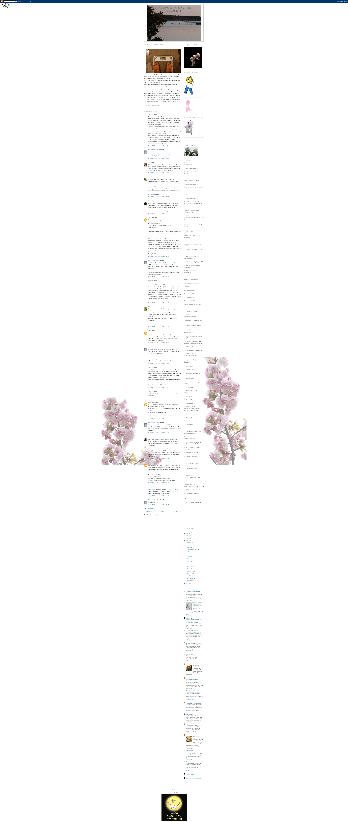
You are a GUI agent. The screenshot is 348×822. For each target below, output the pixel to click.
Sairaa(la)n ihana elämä (192, 630)
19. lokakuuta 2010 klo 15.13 (158, 343)
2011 (187, 538)
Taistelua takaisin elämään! (193, 591)
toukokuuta (190, 571)
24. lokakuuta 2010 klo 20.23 (158, 495)
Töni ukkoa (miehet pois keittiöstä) (193, 692)
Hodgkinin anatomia (191, 761)
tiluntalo (188, 664)
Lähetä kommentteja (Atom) (154, 515)
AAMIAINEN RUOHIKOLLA (193, 735)
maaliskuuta (190, 576)
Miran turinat (189, 714)
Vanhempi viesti (177, 511)
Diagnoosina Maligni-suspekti (174, 9)
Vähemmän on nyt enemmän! (193, 703)
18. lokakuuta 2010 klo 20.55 (158, 326)
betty (149, 330)
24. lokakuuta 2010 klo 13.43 (158, 398)
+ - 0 (188, 551)
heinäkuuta (190, 566)
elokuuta (189, 564)
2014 (187, 531)
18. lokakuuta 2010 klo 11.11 (158, 256)
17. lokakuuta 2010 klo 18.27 (158, 173)
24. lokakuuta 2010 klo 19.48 (158, 483)
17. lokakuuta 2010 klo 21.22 (158, 197)
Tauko (187, 656)
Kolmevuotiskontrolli (190, 704)
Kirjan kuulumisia (197, 604)
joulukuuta (190, 542)
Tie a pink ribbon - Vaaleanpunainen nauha (192, 678)
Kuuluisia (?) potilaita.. (191, 593)
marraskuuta (190, 545)
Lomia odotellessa (190, 725)
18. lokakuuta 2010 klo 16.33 (158, 302)
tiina (149, 177)
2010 (187, 540)
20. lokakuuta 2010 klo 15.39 (158, 363)
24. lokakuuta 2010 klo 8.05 (158, 387)
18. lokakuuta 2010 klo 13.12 (158, 276)
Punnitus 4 (189, 556)
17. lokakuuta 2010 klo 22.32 (158, 213)
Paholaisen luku (191, 554)
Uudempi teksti (148, 511)
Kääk (187, 752)
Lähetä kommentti (148, 508)
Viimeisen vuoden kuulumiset (192, 681)
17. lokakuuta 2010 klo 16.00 (158, 145)
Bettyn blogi (189, 618)
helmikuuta (190, 578)
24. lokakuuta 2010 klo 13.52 (158, 418)
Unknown (150, 217)
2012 (187, 536)
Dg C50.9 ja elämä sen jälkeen (193, 643)
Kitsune (150, 201)
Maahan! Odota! (190, 774)
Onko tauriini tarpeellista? (196, 737)
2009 (187, 583)
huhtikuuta (190, 573)
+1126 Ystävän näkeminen (192, 632)
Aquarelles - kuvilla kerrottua (193, 778)
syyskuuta (190, 561)
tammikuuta (190, 580)
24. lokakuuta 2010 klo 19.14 (158, 459)
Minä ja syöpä (189, 750)
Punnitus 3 (189, 558)
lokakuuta (190, 547)
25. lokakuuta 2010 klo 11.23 (158, 504)
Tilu (149, 306)
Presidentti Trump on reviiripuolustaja (194, 619)
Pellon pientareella (191, 690)
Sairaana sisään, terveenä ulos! (192, 763)
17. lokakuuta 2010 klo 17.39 (158, 158)
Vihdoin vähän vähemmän (193, 549)
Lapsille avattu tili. (190, 715)
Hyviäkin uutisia (189, 644)
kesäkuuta (190, 569)
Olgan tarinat (189, 724)
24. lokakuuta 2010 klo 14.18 (158, 433)
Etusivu (162, 511)
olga (149, 162)
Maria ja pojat (189, 654)
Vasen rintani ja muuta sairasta (194, 602)
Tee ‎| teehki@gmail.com (154, 149)
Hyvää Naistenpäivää (197, 665)
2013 (187, 533)
